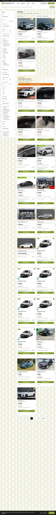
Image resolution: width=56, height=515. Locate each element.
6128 (39, 418)
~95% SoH (22, 201)
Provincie (4, 101)
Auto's (18, 3)
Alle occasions (51, 3)
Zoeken (52, 7)
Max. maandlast (5, 24)
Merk (3, 14)
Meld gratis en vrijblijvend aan (35, 84)
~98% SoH (41, 169)
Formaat (3, 126)
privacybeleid (3, 513)
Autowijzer (23, 3)
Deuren (3, 91)
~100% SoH (41, 260)
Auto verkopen (43, 3)
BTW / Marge (4, 121)
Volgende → (44, 418)
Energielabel (4, 96)
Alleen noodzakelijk (43, 512)
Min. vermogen (4, 72)
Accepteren (52, 512)
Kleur (3, 67)
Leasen (28, 3)
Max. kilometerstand (5, 33)
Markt (33, 3)
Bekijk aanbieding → (26, 41)
